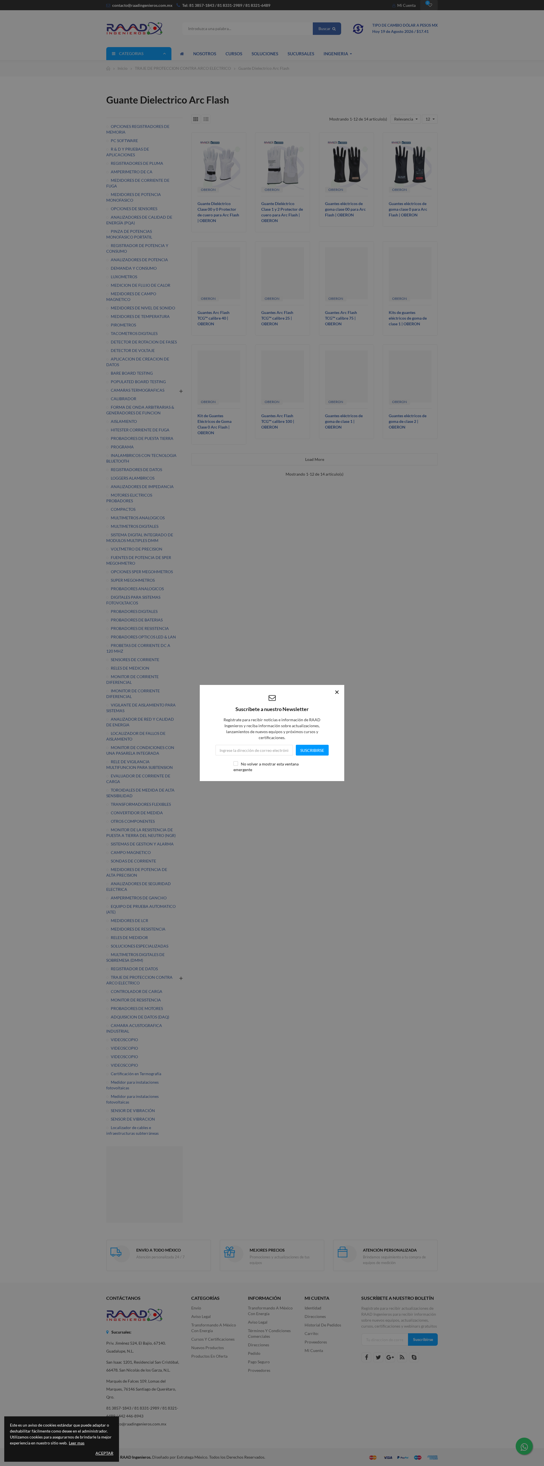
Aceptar (104, 1453)
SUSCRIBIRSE (312, 750)
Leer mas (76, 1442)
